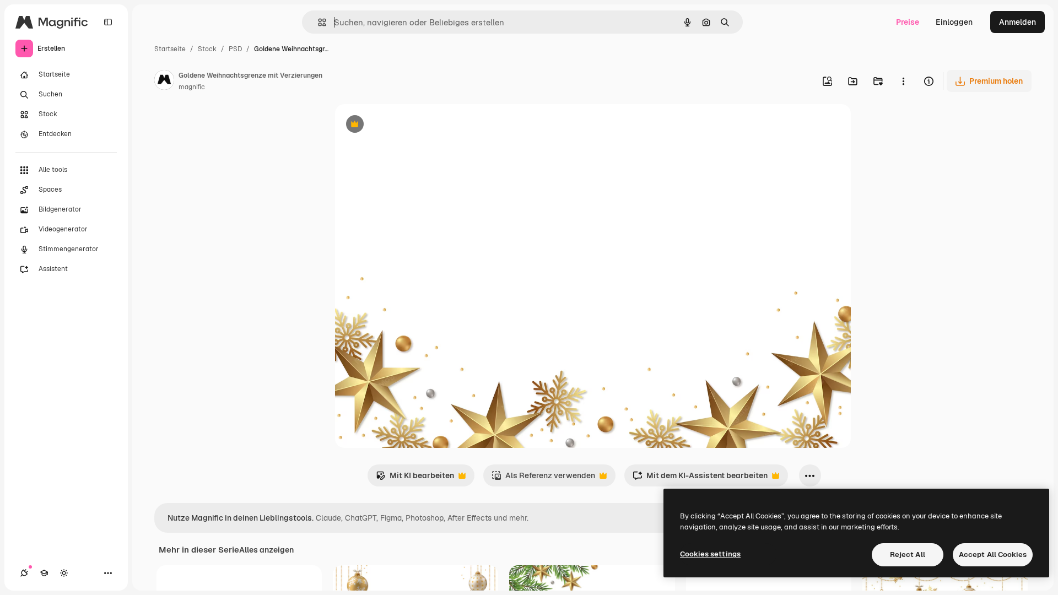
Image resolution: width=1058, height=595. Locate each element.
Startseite (170, 49)
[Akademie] (44, 573)
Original (405, 125)
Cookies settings (710, 554)
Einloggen (954, 22)
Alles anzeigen (266, 550)
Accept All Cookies (993, 554)
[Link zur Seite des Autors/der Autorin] (164, 81)
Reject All (907, 554)
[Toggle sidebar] (108, 22)
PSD (235, 49)
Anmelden (1017, 22)
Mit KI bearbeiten (415, 478)
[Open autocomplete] (318, 22)
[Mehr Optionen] (903, 81)
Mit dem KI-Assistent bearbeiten (700, 478)
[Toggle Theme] (64, 573)
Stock (207, 49)
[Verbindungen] (24, 573)
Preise (907, 22)
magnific (192, 87)
